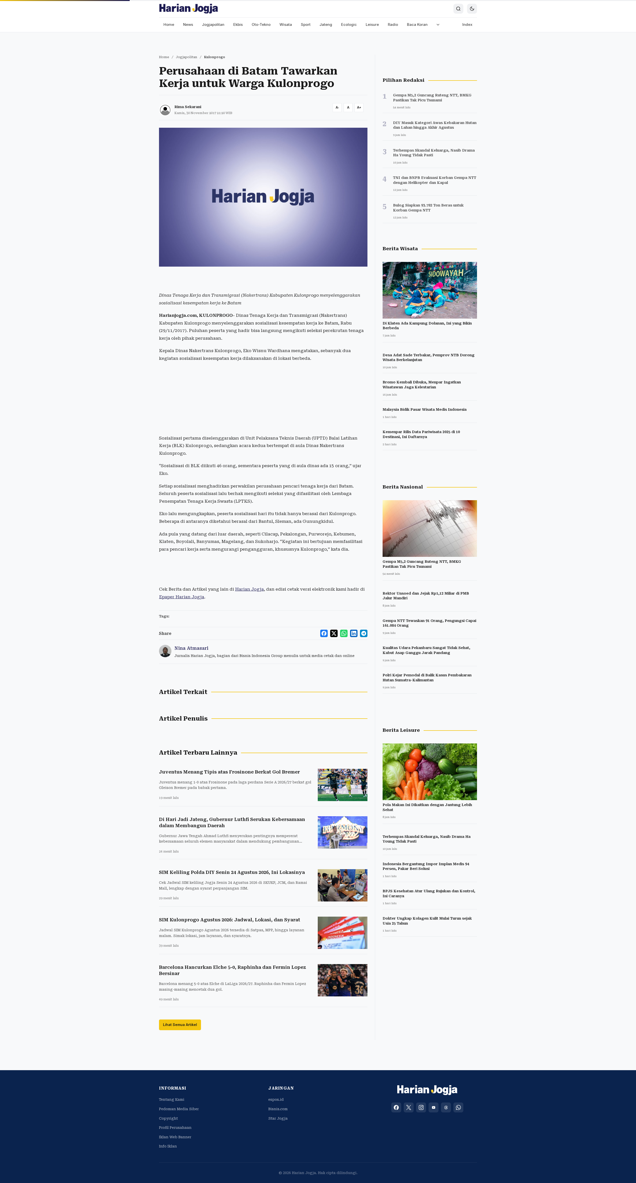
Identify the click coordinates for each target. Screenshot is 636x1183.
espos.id (276, 1099)
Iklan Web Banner (175, 1137)
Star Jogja (278, 1118)
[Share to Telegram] (363, 633)
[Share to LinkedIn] (354, 633)
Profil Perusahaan (175, 1128)
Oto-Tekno (261, 24)
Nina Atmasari (191, 648)
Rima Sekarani (187, 107)
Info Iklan (168, 1146)
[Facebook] (396, 1107)
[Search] (458, 9)
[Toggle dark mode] (472, 9)
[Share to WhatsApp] (344, 633)
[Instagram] (421, 1107)
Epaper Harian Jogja (181, 596)
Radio (393, 24)
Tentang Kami (171, 1099)
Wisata (285, 24)
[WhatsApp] (458, 1107)
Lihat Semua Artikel (180, 1024)
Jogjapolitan (213, 24)
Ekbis (238, 24)
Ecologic (349, 24)
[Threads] (446, 1107)
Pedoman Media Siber (179, 1109)
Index (467, 24)
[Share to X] (334, 633)
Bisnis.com (278, 1109)
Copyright (168, 1118)
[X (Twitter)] (409, 1107)
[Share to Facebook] (324, 633)
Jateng (325, 24)
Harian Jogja (249, 589)
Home (168, 24)
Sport (306, 24)
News (188, 24)
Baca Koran (417, 24)
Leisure (372, 24)
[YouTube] (433, 1107)
